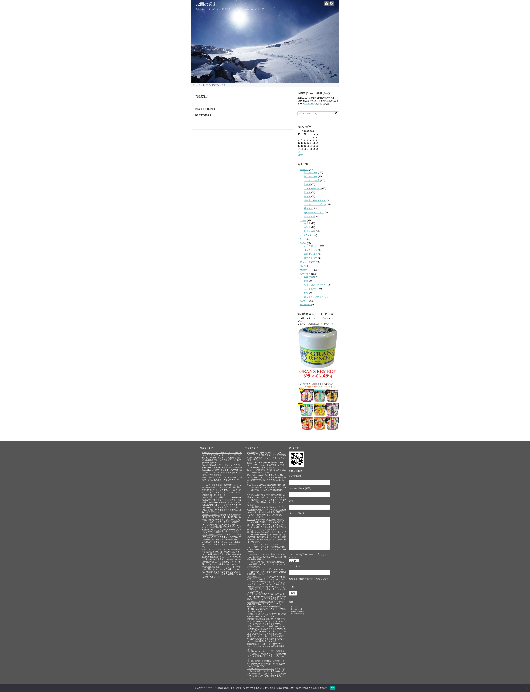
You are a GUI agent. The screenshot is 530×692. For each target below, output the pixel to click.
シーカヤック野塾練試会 (212, 485)
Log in (294, 607)
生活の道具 (309, 277)
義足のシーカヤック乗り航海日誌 (261, 636)
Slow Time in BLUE (255, 485)
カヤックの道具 (312, 180)
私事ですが (305, 274)
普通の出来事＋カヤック (258, 626)
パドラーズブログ (255, 594)
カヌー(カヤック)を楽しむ (258, 554)
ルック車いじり (312, 246)
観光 (306, 281)
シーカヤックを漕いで (257, 562)
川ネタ (307, 192)
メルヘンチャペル (210, 534)
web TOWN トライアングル (214, 477)
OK (332, 688)
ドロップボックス (210, 497)
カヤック (304, 169)
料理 (306, 293)
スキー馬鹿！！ (254, 577)
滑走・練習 (309, 231)
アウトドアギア (307, 262)
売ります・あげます (314, 297)
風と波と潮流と (254, 661)
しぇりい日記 (253, 507)
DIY (301, 266)
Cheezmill (309, 103)
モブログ (304, 301)
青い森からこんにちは (257, 651)
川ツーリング (310, 172)
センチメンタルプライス (258, 584)
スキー (303, 220)
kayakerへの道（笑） (256, 470)
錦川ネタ (308, 208)
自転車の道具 (310, 254)
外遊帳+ (250, 614)
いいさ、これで (254, 495)
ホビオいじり (306, 270)
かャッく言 (309, 216)
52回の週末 (206, 4)
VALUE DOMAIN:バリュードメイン (217, 465)
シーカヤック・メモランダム (259, 569)
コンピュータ (310, 289)
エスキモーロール (313, 188)
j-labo (249, 462)
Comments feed (298, 611)
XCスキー (309, 235)
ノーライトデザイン (211, 515)
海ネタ (307, 196)
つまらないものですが (315, 285)
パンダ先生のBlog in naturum (260, 601)
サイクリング (310, 250)
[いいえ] (526, 687)
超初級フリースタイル (315, 200)
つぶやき (251, 520)
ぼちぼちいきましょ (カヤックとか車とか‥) (266, 532)
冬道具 (307, 227)
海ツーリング (310, 176)
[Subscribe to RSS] (331, 3)
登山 (302, 239)
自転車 (303, 243)
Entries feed (296, 609)
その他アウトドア (308, 258)
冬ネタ (307, 223)
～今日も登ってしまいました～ (260, 668)
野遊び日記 (252, 644)
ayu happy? (252, 452)
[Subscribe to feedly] (326, 3)
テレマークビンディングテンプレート (209, 85)
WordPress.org (297, 613)
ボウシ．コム (208, 527)
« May (300, 155)
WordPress (305, 304)
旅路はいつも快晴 (255, 619)
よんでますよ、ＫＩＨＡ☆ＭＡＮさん (263, 544)
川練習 (307, 184)
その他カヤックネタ (314, 212)
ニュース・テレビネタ (315, 204)
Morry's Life (252, 475)
